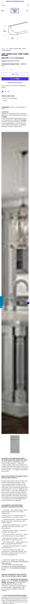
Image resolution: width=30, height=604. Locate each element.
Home (3, 48)
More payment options (15, 82)
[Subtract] (3, 69)
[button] (27, 11)
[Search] (28, 5)
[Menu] (2, 11)
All (7, 48)
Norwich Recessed (19, 566)
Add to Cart (15, 74)
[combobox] (14, 5)
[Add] (11, 69)
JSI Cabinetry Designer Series (10, 64)
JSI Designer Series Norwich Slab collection (15, 562)
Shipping (3, 61)
